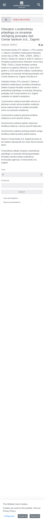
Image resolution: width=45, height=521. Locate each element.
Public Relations (21, 20)
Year (3, 170)
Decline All (35, 516)
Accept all (22, 516)
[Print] (42, 45)
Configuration (9, 516)
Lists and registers (10, 198)
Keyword (5, 180)
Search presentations (11, 202)
